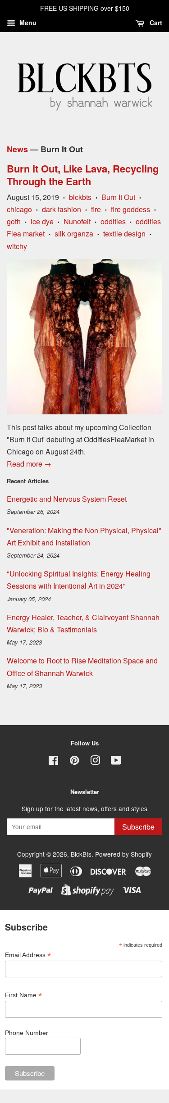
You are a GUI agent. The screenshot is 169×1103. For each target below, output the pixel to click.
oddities (113, 221)
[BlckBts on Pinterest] (74, 761)
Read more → (29, 463)
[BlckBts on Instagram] (95, 761)
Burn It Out (118, 197)
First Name (23, 995)
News (17, 149)
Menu (27, 22)
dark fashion (61, 209)
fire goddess (130, 209)
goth (14, 221)
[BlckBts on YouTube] (116, 761)
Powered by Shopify (123, 853)
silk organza (74, 233)
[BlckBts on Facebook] (53, 761)
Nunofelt (77, 221)
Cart (155, 22)
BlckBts (81, 853)
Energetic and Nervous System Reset (67, 499)
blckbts (80, 197)
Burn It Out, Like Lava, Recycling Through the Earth (83, 175)
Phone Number (26, 1032)
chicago (19, 209)
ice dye (42, 221)
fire (96, 209)
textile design (124, 233)
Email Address (28, 955)
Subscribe (138, 827)
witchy (17, 246)
